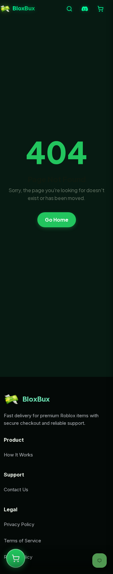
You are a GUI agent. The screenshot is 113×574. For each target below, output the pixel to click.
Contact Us (16, 489)
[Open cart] (100, 9)
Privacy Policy (19, 524)
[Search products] (69, 9)
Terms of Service (22, 541)
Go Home (56, 219)
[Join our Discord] (85, 9)
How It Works (18, 455)
